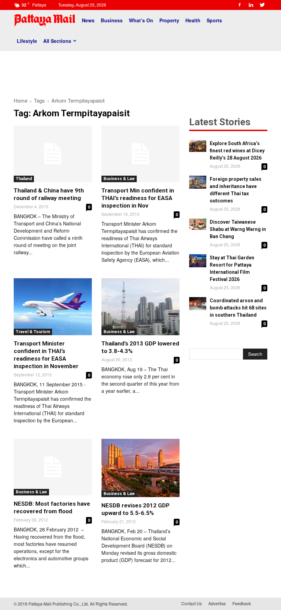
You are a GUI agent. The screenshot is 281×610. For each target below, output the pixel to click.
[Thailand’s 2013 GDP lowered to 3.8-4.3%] (140, 306)
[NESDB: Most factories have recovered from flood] (53, 467)
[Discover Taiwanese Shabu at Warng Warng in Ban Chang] (197, 224)
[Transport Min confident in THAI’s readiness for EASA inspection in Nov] (140, 154)
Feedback (241, 603)
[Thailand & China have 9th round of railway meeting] (53, 154)
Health (192, 20)
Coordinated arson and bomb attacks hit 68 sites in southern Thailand (238, 308)
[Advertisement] (140, 71)
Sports (214, 20)
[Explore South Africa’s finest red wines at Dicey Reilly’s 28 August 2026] (197, 146)
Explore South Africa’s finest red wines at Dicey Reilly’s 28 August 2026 (237, 151)
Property (169, 20)
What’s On (141, 20)
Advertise (217, 603)
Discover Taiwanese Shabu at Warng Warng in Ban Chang (238, 229)
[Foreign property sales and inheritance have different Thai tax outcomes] (197, 182)
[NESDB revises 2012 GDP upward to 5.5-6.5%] (140, 468)
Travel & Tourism (33, 331)
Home (20, 100)
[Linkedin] (251, 5)
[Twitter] (262, 5)
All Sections (57, 40)
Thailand (24, 178)
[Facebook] (239, 5)
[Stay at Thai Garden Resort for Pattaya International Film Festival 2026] (197, 260)
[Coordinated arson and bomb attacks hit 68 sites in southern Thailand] (197, 303)
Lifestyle (27, 40)
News (88, 20)
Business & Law (119, 178)
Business (112, 20)
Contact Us (191, 603)
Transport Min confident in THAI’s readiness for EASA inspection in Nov (137, 198)
